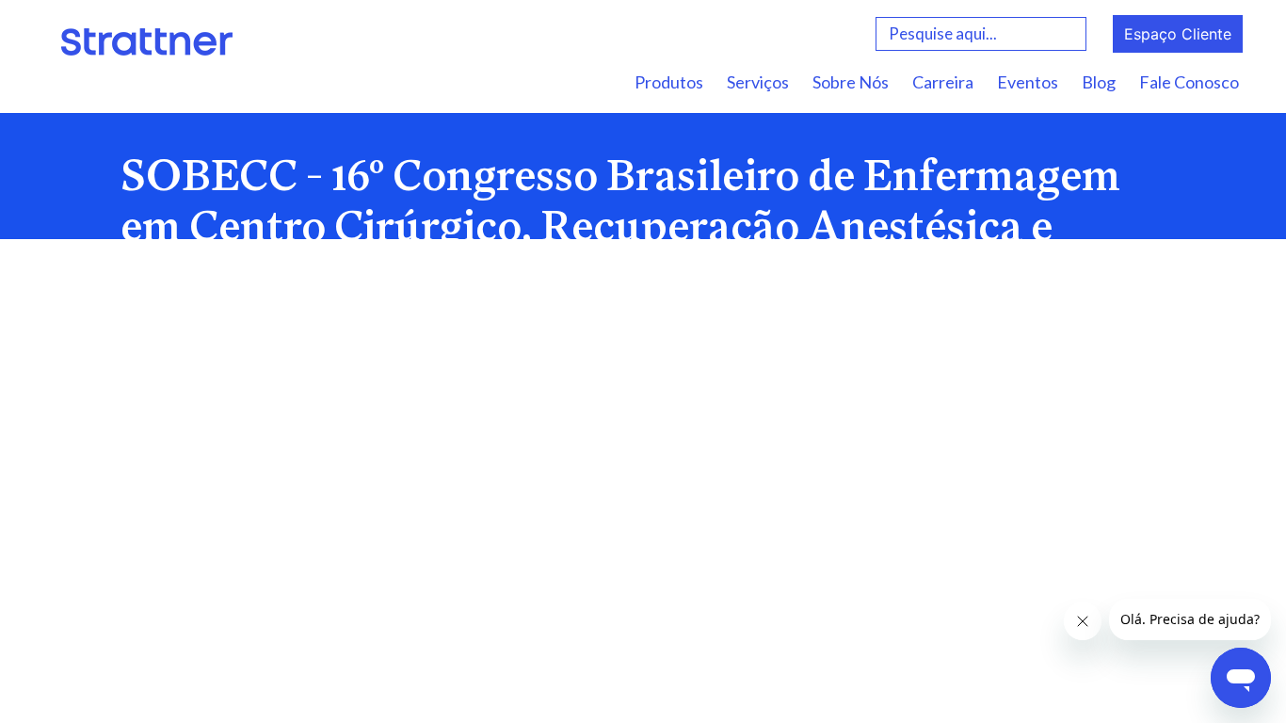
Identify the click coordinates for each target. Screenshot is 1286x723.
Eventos (1027, 82)
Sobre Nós (850, 82)
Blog (1099, 82)
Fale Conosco (1189, 82)
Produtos (669, 82)
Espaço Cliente (1177, 33)
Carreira (942, 82)
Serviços (758, 82)
